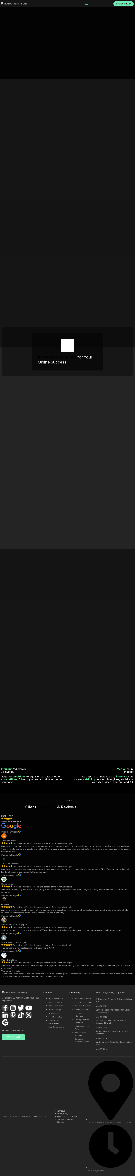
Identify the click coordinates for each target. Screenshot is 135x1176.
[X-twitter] (28, 1015)
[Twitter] (21, 1008)
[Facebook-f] (5, 1008)
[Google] (5, 1022)
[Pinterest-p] (13, 1015)
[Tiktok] (21, 1015)
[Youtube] (28, 1008)
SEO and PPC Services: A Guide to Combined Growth (111, 1021)
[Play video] (67, 345)
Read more (59, 976)
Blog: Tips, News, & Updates (111, 992)
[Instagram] (13, 1008)
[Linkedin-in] (5, 1015)
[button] (86, 3)
